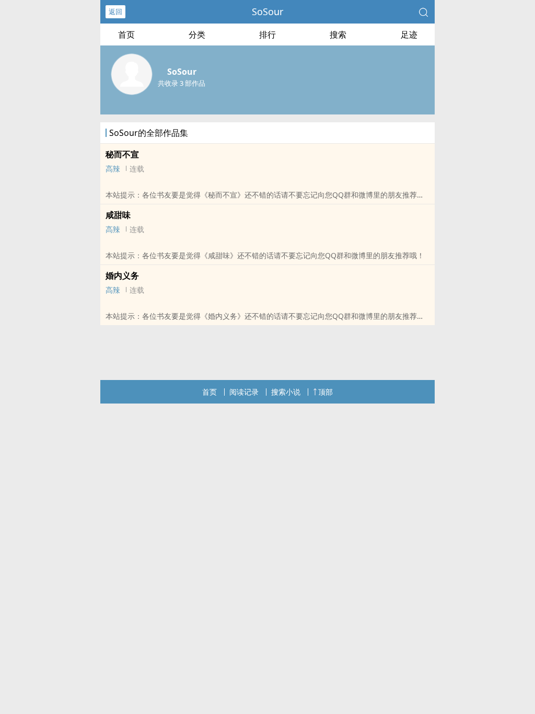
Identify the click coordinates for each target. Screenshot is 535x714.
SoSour (267, 11)
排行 (267, 34)
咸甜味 (118, 215)
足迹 (409, 34)
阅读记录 (244, 392)
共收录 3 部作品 (181, 83)
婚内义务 (122, 275)
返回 (115, 11)
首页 (126, 34)
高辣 (113, 169)
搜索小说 (285, 392)
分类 (197, 34)
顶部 (325, 392)
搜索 (338, 34)
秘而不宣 (122, 154)
